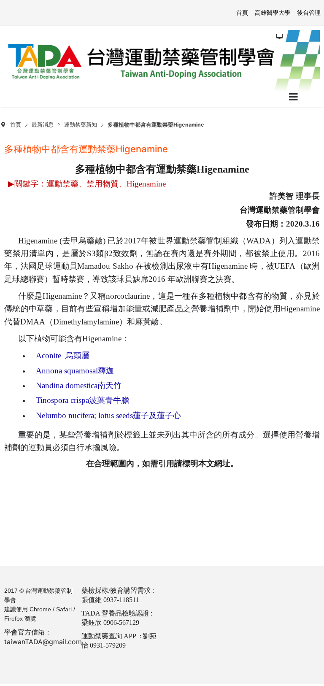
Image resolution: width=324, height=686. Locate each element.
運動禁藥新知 (80, 125)
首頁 (15, 125)
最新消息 (43, 125)
